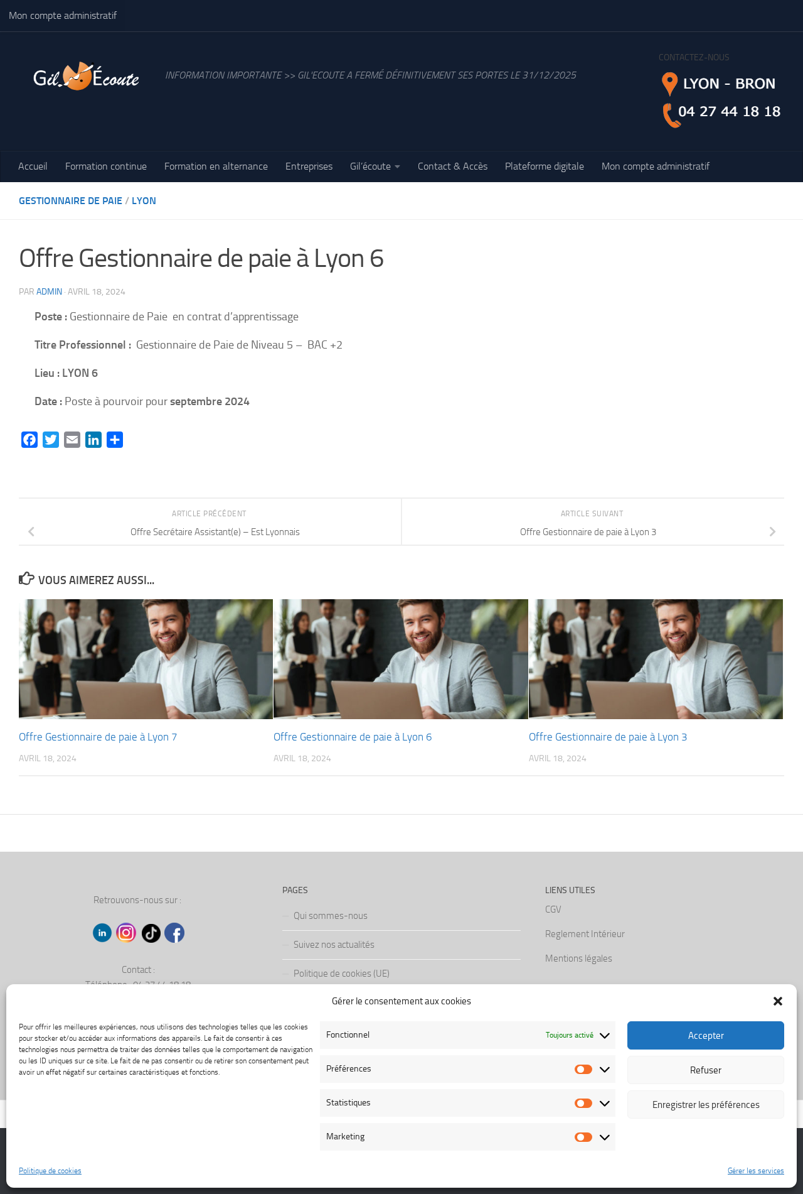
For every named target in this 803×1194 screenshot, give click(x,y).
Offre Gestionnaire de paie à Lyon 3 (608, 736)
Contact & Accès (452, 166)
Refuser (705, 1070)
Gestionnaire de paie (70, 201)
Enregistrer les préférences (706, 1104)
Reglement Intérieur (585, 934)
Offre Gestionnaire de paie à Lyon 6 (353, 736)
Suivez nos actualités (334, 944)
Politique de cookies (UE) (342, 973)
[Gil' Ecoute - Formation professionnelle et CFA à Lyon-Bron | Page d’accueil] (85, 82)
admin (49, 291)
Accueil (33, 166)
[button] (778, 1001)
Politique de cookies (50, 1170)
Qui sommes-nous (331, 915)
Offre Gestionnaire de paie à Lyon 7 (98, 736)
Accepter (706, 1035)
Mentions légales (578, 958)
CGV (553, 909)
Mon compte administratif (63, 15)
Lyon (144, 201)
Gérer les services (756, 1170)
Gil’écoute (370, 166)
